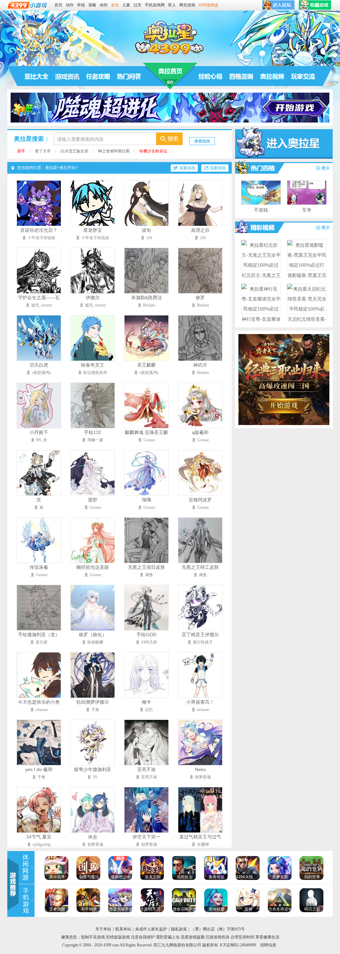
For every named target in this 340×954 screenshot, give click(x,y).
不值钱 (261, 210)
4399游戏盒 (208, 5)
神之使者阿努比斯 (114, 151)
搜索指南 (202, 141)
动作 (70, 5)
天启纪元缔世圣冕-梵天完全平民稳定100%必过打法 (307, 329)
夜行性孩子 (203, 642)
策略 (92, 5)
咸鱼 (149, 574)
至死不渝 (149, 777)
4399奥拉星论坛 (303, 76)
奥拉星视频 (272, 76)
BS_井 (41, 440)
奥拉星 (170, 76)
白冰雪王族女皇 (74, 151)
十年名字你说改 (41, 237)
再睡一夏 (95, 440)
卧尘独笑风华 (95, 372)
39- (95, 777)
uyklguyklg (41, 844)
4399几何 (149, 642)
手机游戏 (27, 900)
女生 (115, 5)
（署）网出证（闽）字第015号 (218, 929)
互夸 (306, 210)
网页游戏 (187, 5)
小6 (149, 237)
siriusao (42, 709)
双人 (172, 5)
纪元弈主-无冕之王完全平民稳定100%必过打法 (261, 285)
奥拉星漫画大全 (322, 168)
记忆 (149, 709)
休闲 (104, 5)
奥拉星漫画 (256, 168)
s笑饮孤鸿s (41, 372)
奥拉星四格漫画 (241, 76)
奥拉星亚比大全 (36, 76)
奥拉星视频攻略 (256, 227)
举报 (81, 5)
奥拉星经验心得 (210, 76)
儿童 (126, 5)
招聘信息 (268, 945)
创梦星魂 (203, 777)
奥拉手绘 (67, 167)
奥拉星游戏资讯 (67, 76)
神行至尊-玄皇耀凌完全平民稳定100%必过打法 (261, 329)
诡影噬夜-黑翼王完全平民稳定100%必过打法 (307, 285)
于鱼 (95, 709)
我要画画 (187, 168)
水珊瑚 (203, 844)
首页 (58, 5)
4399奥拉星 (170, 37)
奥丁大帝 (43, 151)
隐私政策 (179, 929)
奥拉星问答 (129, 76)
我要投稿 (218, 168)
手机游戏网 (155, 5)
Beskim (149, 305)
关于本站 (103, 929)
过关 (137, 5)
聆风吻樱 (95, 642)
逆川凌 (41, 642)
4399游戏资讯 (27, 867)
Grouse (149, 440)
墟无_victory (41, 305)
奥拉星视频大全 (322, 227)
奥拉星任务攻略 (98, 76)
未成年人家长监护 (151, 929)
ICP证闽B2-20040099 (238, 945)
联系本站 (123, 929)
